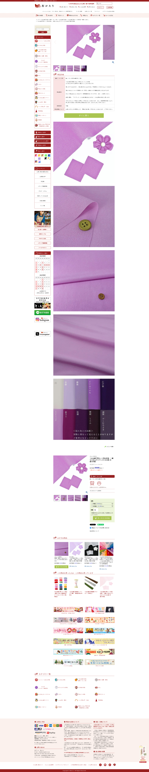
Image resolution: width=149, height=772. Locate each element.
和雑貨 (40, 120)
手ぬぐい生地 (41, 88)
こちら (78, 756)
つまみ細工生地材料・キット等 (42, 50)
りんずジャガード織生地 (42, 61)
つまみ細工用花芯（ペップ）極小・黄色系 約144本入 (75, 593)
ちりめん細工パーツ (43, 97)
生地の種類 (43, 200)
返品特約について (94, 531)
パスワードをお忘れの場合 (108, 11)
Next (112, 41)
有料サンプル (42, 234)
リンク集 (42, 205)
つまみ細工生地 (62, 19)
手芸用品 (40, 111)
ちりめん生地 (41, 45)
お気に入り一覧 (88, 11)
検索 (43, 32)
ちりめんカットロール (44, 80)
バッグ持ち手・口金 (43, 106)
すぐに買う (84, 115)
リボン (40, 84)
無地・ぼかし (85, 19)
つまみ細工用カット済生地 (74, 19)
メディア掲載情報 (42, 186)
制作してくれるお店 (42, 196)
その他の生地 (41, 71)
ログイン (100, 7)
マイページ (97, 11)
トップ (37, 19)
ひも (39, 75)
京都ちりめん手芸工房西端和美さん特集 (44, 125)
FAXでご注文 (42, 238)
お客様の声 (43, 176)
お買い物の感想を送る (42, 171)
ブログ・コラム (43, 191)
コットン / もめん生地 (44, 40)
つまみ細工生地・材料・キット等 (49, 19)
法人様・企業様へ (42, 229)
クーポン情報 (79, 11)
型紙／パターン (42, 115)
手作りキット (41, 93)
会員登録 (109, 7)
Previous (55, 41)
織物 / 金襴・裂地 (42, 56)
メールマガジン (43, 247)
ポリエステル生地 (42, 66)
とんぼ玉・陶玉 (42, 102)
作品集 (42, 181)
